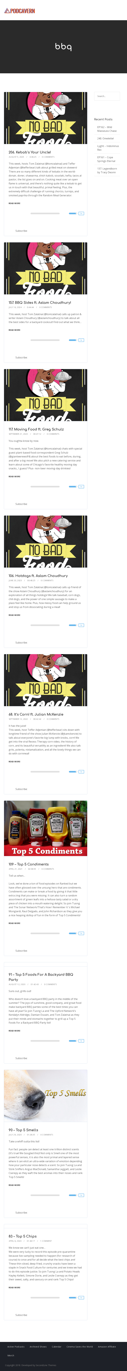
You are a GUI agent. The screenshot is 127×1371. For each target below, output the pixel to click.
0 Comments (48, 157)
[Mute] (66, 213)
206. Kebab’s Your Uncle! (30, 152)
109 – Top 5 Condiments (29, 864)
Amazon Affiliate (107, 1346)
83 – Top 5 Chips (23, 1236)
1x (81, 213)
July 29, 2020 (15, 1134)
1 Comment (46, 1241)
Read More (14, 203)
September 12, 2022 (18, 719)
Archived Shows (38, 1346)
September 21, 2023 (18, 434)
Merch (10, 1355)
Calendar (56, 1346)
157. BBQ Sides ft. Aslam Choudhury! (40, 303)
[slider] (73, 215)
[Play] (18, 213)
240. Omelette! (105, 138)
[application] (46, 213)
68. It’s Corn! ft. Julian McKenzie (36, 714)
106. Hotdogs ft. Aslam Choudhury (38, 576)
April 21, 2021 (16, 869)
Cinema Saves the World (80, 1346)
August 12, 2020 (17, 984)
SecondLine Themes (46, 1365)
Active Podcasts (16, 1346)
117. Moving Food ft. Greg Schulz (36, 429)
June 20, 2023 (15, 580)
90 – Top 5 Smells (23, 1130)
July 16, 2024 (15, 307)
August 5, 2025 (16, 157)
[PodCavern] (20, 10)
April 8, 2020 (15, 1241)
